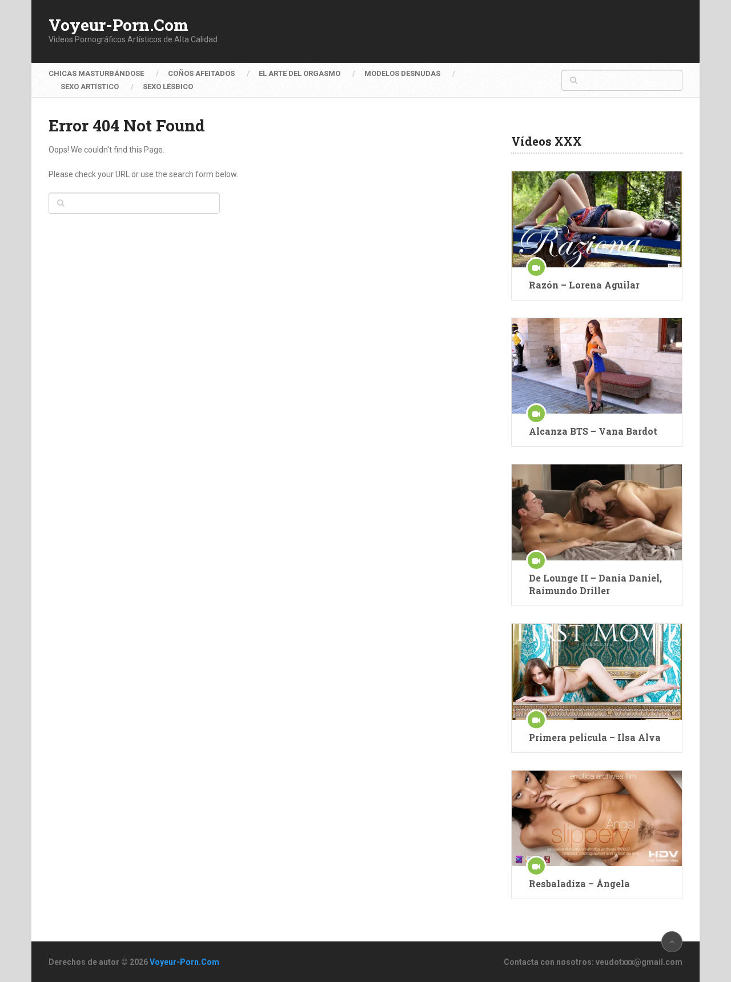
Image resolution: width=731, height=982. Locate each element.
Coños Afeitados (201, 73)
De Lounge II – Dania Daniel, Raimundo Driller (595, 584)
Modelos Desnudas (402, 73)
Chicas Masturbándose (96, 73)
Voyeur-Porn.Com (118, 25)
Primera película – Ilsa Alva (595, 737)
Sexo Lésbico (168, 86)
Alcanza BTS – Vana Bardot (593, 431)
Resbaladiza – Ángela (579, 883)
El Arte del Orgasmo (299, 73)
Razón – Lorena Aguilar (584, 285)
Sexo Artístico (90, 86)
